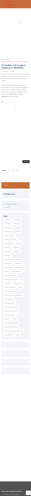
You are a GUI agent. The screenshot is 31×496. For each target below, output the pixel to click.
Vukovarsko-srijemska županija (11, 327)
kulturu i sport (8, 251)
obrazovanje (7, 255)
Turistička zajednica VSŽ (10, 287)
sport (22, 279)
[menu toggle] (20, 22)
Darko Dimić (7, 223)
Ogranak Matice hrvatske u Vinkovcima (13, 259)
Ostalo (7, 59)
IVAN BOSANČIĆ (9, 243)
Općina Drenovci (18, 263)
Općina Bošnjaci (8, 263)
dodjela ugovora (17, 223)
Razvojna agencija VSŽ (16, 271)
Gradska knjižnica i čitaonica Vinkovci (13, 231)
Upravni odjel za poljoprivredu (11, 311)
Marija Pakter (17, 251)
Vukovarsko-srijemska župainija (11, 323)
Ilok (20, 239)
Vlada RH (7, 319)
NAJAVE (7, 207)
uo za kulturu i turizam (9, 291)
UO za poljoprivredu (9, 299)
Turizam (20, 287)
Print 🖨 (26, 161)
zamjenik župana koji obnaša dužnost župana (14, 331)
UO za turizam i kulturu (10, 303)
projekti (6, 271)
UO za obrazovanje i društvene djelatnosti (13, 295)
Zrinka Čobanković (9, 334)
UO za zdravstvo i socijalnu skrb (11, 307)
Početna (3, 59)
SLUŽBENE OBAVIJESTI (11, 204)
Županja (17, 334)
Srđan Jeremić (8, 283)
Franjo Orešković (8, 227)
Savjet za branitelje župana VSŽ (11, 279)
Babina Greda (7, 219)
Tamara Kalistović (17, 283)
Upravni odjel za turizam (10, 315)
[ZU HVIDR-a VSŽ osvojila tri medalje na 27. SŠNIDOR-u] (8, 170)
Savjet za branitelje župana (10, 275)
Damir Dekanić (17, 219)
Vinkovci (20, 315)
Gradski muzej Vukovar (10, 235)
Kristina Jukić (15, 247)
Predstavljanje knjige (19, 267)
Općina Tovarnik (8, 267)
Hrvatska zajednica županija (10, 239)
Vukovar (14, 319)
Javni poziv (7, 247)
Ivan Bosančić (19, 243)
